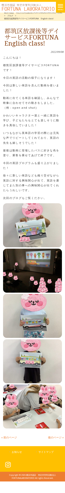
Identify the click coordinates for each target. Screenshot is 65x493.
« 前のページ (9, 437)
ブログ (10, 16)
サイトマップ (46, 451)
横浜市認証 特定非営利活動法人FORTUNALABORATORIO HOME (33, 13)
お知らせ (17, 451)
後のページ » (56, 437)
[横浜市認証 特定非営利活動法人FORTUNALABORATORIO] (28, 7)
